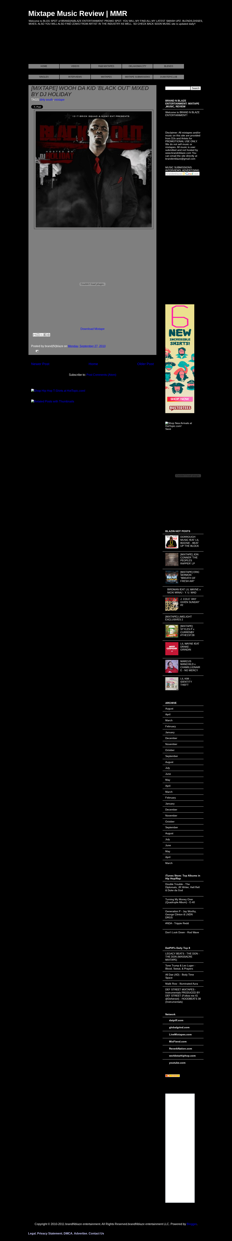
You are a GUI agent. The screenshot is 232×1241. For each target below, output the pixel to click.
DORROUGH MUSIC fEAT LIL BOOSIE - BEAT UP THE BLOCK (189, 541)
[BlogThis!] (38, 335)
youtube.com (177, 1062)
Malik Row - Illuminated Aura (181, 983)
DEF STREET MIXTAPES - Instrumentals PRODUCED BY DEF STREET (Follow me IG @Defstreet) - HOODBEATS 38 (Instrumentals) (183, 995)
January (170, 732)
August (169, 708)
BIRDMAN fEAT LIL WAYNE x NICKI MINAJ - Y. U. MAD (184, 591)
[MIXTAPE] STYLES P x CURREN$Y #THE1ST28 (187, 631)
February (170, 726)
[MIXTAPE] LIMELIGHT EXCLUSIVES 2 (178, 618)
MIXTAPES (106, 77)
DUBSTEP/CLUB (168, 77)
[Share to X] (41, 335)
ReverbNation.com (180, 1048)
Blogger (192, 1224)
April (167, 714)
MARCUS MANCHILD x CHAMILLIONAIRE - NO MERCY (190, 666)
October (170, 750)
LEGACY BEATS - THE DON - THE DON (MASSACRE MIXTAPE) (182, 956)
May (167, 779)
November (171, 744)
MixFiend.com (178, 1041)
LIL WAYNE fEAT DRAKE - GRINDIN (189, 646)
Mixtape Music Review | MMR (77, 13)
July (167, 767)
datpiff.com (176, 1020)
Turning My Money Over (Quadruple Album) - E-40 (180, 901)
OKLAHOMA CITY (137, 66)
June (168, 773)
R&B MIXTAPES (106, 66)
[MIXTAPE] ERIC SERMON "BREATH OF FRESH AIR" (189, 577)
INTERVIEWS (75, 77)
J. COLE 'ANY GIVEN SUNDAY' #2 (190, 602)
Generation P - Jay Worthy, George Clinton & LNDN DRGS (180, 914)
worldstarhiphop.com (182, 1055)
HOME (44, 66)
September (171, 756)
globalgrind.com (179, 1027)
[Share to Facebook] (45, 335)
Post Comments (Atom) (101, 374)
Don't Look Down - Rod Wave (182, 932)
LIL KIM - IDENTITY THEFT (186, 681)
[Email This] (34, 335)
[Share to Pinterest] (48, 335)
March (169, 720)
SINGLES (44, 77)
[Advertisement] (94, 49)
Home (93, 364)
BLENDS (168, 66)
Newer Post (40, 364)
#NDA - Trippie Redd (177, 923)
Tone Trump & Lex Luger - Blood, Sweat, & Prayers (180, 967)
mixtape (59, 99)
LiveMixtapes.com (180, 1034)
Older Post (145, 364)
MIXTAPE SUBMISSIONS (137, 77)
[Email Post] (36, 350)
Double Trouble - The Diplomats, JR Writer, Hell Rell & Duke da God (182, 887)
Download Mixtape (92, 328)
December (171, 738)
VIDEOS (75, 66)
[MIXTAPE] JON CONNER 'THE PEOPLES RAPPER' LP (189, 559)
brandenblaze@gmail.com (180, 158)
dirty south (46, 99)
